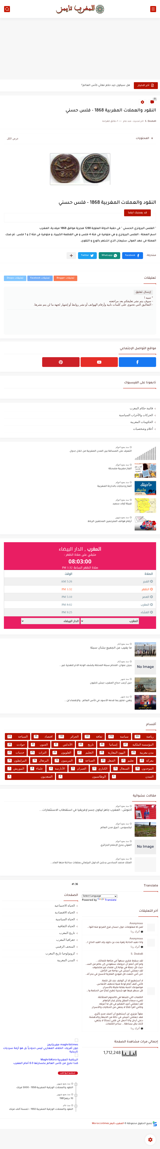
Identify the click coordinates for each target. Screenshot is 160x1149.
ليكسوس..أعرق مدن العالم (116, 827)
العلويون (62, 752)
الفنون (40, 744)
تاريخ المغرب (67, 933)
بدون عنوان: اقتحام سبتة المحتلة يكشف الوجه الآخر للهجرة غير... (95, 665)
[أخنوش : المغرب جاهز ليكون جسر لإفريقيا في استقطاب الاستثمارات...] (145, 812)
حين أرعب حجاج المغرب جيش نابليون (111, 683)
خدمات (16, 752)
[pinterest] (60, 362)
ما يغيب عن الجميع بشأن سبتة (111, 648)
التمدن (133, 776)
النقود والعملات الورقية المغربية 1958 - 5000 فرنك (44, 1087)
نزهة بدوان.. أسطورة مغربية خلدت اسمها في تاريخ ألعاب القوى (90, 85)
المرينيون (64, 760)
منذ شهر (125, 679)
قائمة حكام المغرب (141, 408)
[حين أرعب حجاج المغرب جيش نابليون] (145, 684)
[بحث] (7, 9)
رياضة (145, 736)
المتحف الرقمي (65, 946)
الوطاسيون (83, 776)
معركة (147, 760)
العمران (79, 768)
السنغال (121, 768)
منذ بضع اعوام (122, 447)
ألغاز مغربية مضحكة (120, 468)
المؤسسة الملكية (139, 744)
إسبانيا (109, 744)
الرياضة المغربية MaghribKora (59, 1059)
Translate (110, 900)
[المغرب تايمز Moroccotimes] (80, 9)
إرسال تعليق (143, 292)
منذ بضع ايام (123, 644)
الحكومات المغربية (141, 422)
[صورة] (145, 453)
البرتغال (41, 760)
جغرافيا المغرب (65, 939)
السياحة (18, 736)
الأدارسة (57, 768)
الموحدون (145, 768)
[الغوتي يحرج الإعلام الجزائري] (145, 847)
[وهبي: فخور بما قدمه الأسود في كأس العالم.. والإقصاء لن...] (145, 702)
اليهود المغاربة (112, 752)
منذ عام (66, 1105)
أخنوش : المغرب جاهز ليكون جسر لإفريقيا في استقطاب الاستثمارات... (85, 810)
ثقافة (94, 736)
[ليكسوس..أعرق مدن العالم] (145, 829)
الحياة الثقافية (66, 926)
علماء (37, 768)
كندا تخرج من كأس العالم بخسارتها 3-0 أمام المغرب (45, 1063)
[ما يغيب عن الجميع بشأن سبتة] (145, 649)
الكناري (100, 768)
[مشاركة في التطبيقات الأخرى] (71, 255)
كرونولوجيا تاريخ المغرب (60, 953)
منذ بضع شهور (122, 517)
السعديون (31, 776)
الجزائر (69, 736)
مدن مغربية (143, 752)
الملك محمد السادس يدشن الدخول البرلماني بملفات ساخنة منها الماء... (91, 863)
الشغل (108, 760)
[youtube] (99, 362)
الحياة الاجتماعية (65, 905)
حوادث (16, 744)
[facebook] (137, 362)
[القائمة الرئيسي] (153, 9)
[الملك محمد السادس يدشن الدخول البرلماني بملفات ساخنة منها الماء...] (145, 864)
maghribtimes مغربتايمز (62, 1044)
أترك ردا (135, 931)
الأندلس (63, 744)
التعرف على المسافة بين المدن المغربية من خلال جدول (101, 451)
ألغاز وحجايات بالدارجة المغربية (114, 486)
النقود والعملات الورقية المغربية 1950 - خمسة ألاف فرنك (41, 1109)
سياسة (119, 736)
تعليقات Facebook (40, 278)
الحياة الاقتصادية (65, 912)
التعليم (85, 752)
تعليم (128, 760)
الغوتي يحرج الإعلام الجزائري (116, 845)
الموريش (16, 768)
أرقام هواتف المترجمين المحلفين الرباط (110, 521)
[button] (132, 255)
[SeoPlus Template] (154, 1123)
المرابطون (17, 760)
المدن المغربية (66, 960)
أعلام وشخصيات (143, 428)
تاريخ (86, 744)
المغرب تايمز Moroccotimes (108, 1123)
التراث (38, 752)
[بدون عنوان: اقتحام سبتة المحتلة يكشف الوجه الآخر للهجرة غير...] (145, 667)
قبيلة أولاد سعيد (122, 504)
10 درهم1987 (66, 1098)
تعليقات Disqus (15, 278)
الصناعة (87, 760)
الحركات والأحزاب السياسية (136, 415)
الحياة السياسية (65, 919)
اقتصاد (44, 736)
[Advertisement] (80, 49)
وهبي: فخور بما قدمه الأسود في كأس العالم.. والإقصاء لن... (98, 700)
